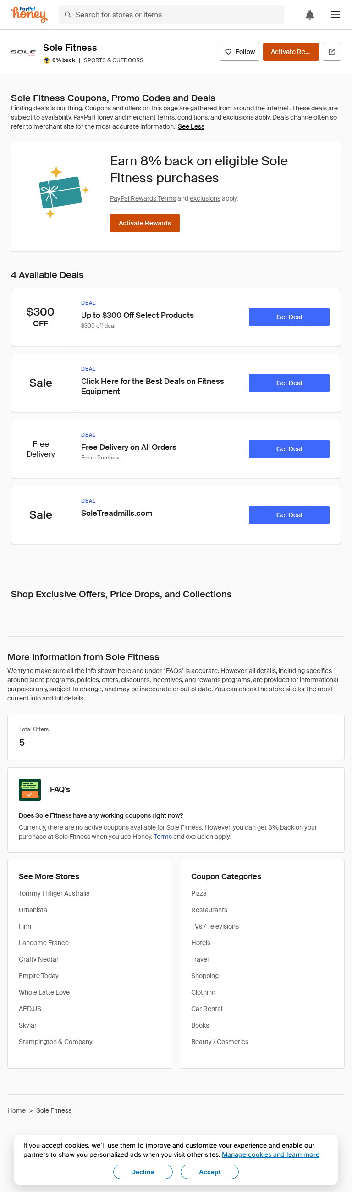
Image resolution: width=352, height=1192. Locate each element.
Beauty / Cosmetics (219, 1042)
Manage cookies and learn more (270, 1154)
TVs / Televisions (215, 926)
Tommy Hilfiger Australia (54, 893)
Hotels (200, 943)
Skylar (28, 1025)
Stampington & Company (56, 1042)
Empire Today (39, 976)
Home (16, 1110)
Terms (163, 836)
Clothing (203, 992)
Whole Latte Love (44, 992)
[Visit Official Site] (332, 52)
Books (200, 1025)
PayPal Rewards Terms (143, 198)
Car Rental (206, 1009)
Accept (210, 1172)
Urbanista (33, 910)
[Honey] (29, 15)
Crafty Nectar (39, 959)
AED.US (30, 1009)
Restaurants (209, 910)
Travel (200, 959)
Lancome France (44, 943)
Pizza (199, 893)
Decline (142, 1172)
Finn (25, 926)
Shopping (205, 976)
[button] (335, 14)
